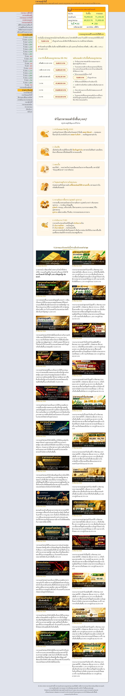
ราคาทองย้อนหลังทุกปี (26, 87)
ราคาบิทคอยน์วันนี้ (27, 95)
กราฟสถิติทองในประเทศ (25, 27)
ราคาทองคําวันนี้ (41, 1)
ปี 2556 (28, 68)
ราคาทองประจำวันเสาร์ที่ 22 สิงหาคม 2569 (90, 270)
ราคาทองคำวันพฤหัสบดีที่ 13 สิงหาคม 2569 (90, 592)
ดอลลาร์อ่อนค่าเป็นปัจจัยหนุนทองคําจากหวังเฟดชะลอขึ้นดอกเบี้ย (52, 538)
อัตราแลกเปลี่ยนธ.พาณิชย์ (25, 97)
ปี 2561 (28, 56)
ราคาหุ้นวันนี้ (28, 102)
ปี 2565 (27, 47)
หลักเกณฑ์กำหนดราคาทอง (24, 32)
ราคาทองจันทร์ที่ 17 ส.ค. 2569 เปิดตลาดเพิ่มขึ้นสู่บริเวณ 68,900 (89, 445)
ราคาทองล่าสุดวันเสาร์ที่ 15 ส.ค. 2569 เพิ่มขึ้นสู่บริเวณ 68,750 (89, 512)
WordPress (74, 694)
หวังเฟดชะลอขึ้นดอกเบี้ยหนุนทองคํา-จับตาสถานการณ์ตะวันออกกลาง (52, 643)
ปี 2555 (27, 70)
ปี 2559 (27, 61)
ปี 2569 (27, 37)
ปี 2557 (28, 66)
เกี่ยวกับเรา (29, 109)
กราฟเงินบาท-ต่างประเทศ (25, 100)
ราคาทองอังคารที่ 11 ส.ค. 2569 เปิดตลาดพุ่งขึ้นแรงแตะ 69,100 (88, 655)
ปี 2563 (27, 51)
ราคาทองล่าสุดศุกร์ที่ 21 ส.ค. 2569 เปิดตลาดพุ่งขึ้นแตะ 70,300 (89, 297)
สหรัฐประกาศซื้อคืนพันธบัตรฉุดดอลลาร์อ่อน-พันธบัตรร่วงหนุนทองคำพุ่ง (52, 363)
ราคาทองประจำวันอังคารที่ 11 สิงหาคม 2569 (90, 662)
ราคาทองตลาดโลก (27, 104)
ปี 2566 (27, 44)
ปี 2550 (27, 82)
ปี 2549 (28, 85)
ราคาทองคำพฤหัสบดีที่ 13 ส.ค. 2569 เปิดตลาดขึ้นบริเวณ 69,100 (89, 585)
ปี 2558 (28, 63)
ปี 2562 (27, 54)
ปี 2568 (27, 39)
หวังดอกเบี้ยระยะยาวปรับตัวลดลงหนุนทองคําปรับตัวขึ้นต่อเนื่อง (52, 328)
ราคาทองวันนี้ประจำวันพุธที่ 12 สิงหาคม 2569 (91, 627)
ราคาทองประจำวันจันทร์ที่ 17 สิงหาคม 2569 (90, 452)
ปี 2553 (27, 75)
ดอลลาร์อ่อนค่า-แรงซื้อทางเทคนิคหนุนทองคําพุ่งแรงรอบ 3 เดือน (52, 293)
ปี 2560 (28, 59)
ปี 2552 (27, 78)
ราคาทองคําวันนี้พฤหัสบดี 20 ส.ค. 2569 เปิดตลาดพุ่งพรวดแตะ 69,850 (89, 335)
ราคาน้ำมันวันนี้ (28, 92)
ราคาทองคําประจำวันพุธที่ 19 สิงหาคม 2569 (90, 379)
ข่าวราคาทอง (28, 107)
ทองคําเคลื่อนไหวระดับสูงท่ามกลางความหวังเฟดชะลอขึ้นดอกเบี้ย (52, 468)
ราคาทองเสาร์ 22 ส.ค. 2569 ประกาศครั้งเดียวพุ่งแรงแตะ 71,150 (88, 262)
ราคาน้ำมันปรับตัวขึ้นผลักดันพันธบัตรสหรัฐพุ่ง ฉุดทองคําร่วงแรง (52, 398)
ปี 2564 (27, 49)
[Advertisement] (51, 19)
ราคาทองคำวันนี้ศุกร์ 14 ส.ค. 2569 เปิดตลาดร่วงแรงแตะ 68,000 (89, 547)
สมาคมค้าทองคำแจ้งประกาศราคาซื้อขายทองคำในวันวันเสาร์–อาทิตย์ (53, 503)
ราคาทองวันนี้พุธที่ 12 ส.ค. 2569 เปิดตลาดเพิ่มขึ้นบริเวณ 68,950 (89, 620)
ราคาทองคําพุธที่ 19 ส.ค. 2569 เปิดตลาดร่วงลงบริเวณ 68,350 (89, 372)
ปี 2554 (27, 73)
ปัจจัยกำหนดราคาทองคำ (25, 29)
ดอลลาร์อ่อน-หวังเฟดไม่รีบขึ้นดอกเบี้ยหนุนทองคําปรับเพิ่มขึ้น (52, 433)
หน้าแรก (29, 112)
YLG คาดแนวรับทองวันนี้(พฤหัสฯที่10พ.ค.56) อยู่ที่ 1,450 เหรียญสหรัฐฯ (52, 262)
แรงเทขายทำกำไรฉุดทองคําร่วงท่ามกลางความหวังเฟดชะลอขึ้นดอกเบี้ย (53, 573)
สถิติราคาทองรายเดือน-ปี (25, 25)
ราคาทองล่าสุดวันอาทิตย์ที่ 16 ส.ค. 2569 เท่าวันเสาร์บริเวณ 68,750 (88, 480)
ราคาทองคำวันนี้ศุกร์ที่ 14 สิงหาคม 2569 (89, 554)
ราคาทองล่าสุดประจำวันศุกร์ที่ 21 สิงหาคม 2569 (91, 305)
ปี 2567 (27, 42)
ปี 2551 (28, 80)
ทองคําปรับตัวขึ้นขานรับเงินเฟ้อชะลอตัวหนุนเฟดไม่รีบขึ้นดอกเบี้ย (52, 608)
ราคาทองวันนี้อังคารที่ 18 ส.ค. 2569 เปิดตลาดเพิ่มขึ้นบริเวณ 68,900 (89, 407)
